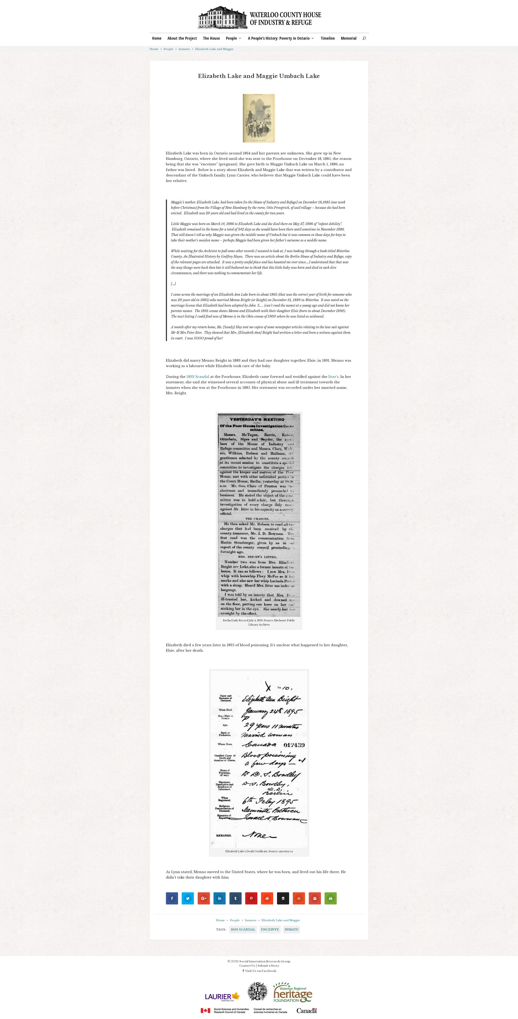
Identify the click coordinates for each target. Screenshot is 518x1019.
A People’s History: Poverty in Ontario (279, 39)
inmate (291, 929)
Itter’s (333, 377)
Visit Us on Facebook (260, 971)
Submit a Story (268, 965)
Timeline (328, 39)
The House (211, 39)
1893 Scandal (198, 377)
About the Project (182, 39)
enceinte (270, 929)
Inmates (184, 49)
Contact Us (247, 965)
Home (156, 39)
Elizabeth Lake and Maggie (214, 49)
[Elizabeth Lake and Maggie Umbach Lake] (259, 118)
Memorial (349, 39)
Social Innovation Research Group (264, 961)
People (231, 39)
